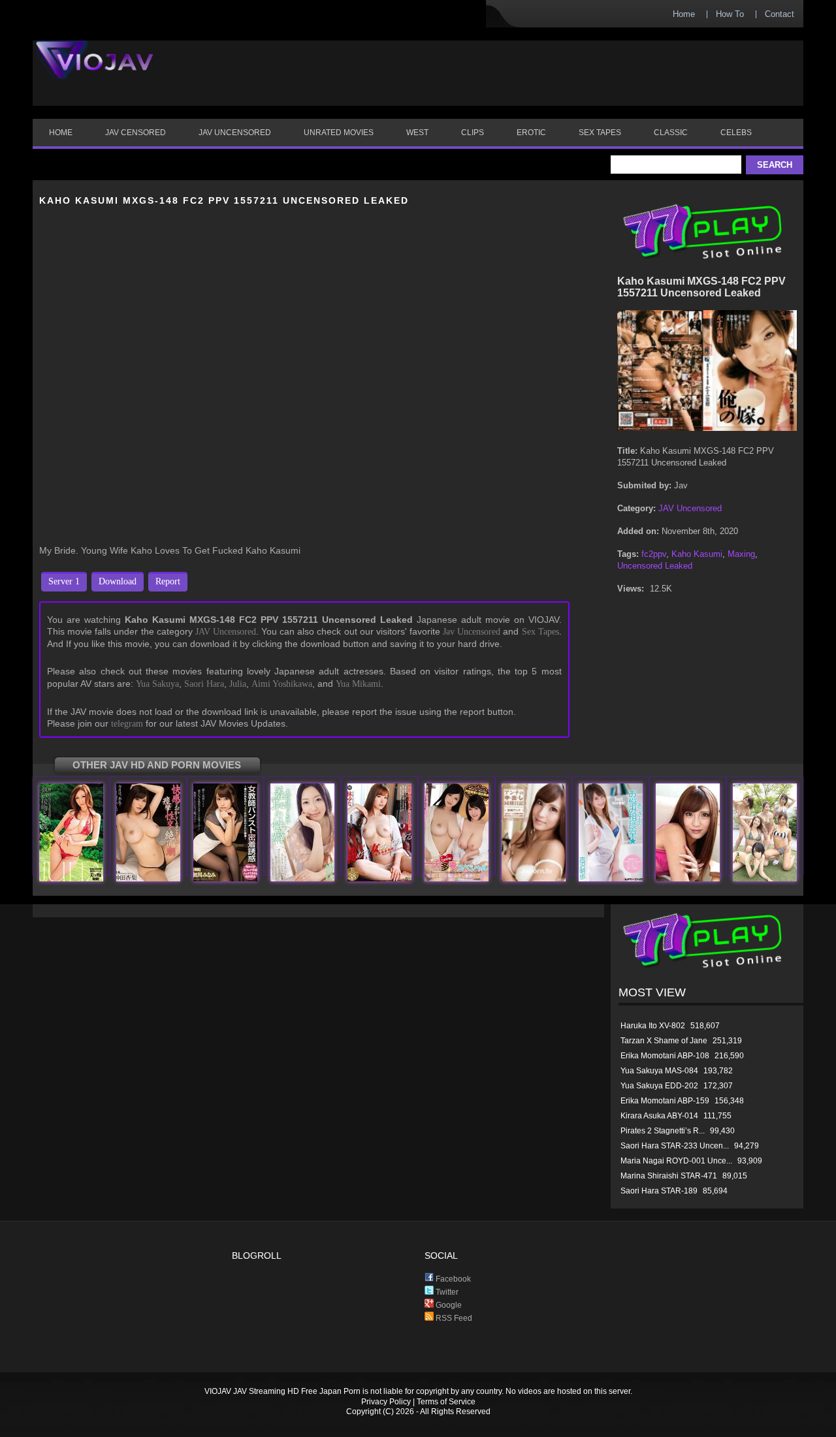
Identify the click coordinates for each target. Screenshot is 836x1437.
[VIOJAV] (94, 70)
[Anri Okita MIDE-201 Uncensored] (148, 878)
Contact (779, 14)
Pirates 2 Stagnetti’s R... (662, 1130)
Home (684, 14)
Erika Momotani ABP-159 (664, 1100)
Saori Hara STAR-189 (659, 1190)
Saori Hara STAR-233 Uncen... (674, 1145)
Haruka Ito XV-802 (652, 1025)
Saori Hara (204, 684)
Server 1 (64, 581)
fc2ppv (653, 554)
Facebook (452, 1279)
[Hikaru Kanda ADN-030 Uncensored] (302, 878)
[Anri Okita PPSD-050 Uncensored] (457, 878)
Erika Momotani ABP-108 (664, 1055)
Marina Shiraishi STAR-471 (668, 1175)
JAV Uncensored (225, 632)
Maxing (741, 554)
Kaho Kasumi (696, 554)
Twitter (446, 1292)
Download (118, 581)
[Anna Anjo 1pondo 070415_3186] (688, 878)
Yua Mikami (358, 684)
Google (448, 1305)
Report (167, 581)
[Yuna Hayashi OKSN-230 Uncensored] (379, 878)
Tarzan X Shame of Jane (663, 1040)
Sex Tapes (540, 632)
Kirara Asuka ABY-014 (659, 1115)
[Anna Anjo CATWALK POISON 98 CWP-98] (534, 878)
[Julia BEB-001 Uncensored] (71, 878)
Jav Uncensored (471, 632)
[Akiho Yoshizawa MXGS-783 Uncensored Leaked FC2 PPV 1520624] (611, 878)
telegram (127, 724)
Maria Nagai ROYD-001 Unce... (676, 1160)
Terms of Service (446, 1401)
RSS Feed (453, 1318)
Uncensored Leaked (654, 566)
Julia (237, 684)
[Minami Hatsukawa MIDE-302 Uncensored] (225, 878)
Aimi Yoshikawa (281, 684)
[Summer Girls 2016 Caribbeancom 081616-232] (765, 878)
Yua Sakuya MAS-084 (659, 1070)
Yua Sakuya (157, 684)
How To (730, 14)
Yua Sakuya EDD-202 (659, 1085)
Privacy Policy (386, 1401)
